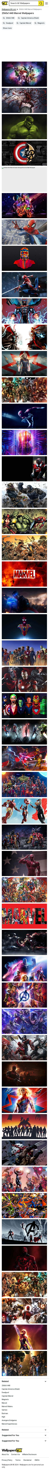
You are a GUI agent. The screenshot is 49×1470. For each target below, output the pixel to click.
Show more (7, 28)
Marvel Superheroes (9, 1424)
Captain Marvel (25, 23)
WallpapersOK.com (9, 9)
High (3, 1417)
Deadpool (9, 23)
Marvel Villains (7, 1406)
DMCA (37, 1460)
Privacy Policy (7, 1460)
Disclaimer (28, 1460)
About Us (5, 1454)
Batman (5, 1413)
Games (4, 1410)
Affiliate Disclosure (29, 1454)
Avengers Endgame (9, 1420)
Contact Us (15, 1454)
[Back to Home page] (5, 3)
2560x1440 (10, 18)
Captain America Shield (30, 18)
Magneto (40, 23)
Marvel (4, 1403)
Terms (17, 1460)
